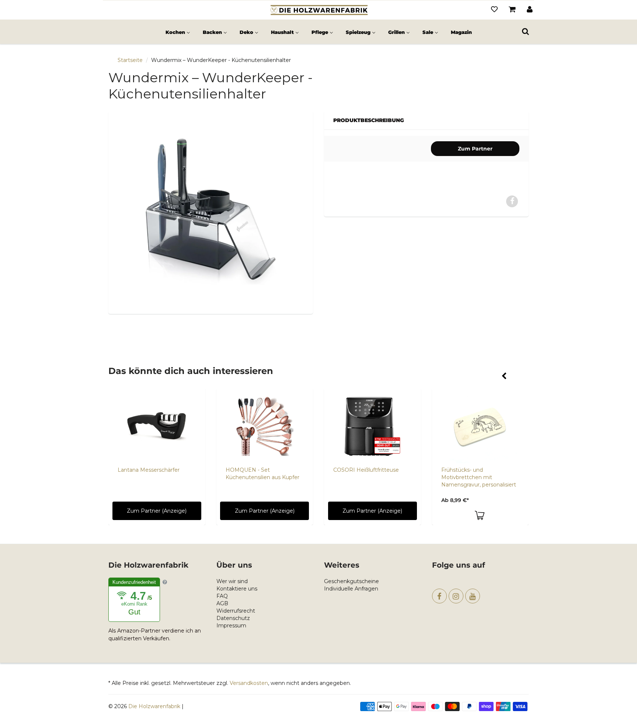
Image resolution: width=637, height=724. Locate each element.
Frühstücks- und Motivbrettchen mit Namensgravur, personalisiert (478, 477)
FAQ (222, 596)
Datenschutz (233, 618)
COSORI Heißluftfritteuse (366, 470)
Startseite (130, 60)
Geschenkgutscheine (351, 581)
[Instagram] (456, 596)
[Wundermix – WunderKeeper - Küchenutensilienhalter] (211, 211)
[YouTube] (472, 596)
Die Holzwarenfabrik (154, 706)
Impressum (231, 625)
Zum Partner (475, 148)
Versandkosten (249, 683)
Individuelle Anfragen (351, 588)
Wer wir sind (232, 581)
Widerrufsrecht (235, 610)
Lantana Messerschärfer (149, 470)
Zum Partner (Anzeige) (157, 511)
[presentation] (504, 376)
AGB (222, 603)
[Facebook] (439, 596)
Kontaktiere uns (236, 588)
